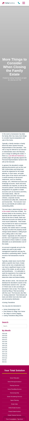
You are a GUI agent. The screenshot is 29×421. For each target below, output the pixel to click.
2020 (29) (4, 345)
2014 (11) (4, 357)
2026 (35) (4, 333)
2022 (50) (4, 341)
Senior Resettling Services (15, 389)
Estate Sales (14, 404)
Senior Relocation (14, 378)
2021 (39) (4, 343)
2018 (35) (4, 349)
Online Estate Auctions (14, 407)
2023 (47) (4, 339)
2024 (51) (4, 337)
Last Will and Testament (16, 156)
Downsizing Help (14, 393)
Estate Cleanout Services (14, 415)
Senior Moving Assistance (14, 381)
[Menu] (23, 3)
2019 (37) (4, 347)
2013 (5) (4, 360)
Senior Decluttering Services (14, 396)
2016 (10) (4, 353)
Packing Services (14, 385)
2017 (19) (4, 351)
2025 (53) (4, 335)
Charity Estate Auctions (14, 411)
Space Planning (14, 400)
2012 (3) (4, 362)
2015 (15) (4, 355)
